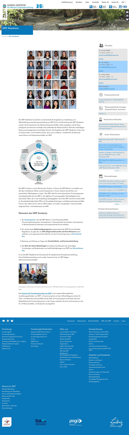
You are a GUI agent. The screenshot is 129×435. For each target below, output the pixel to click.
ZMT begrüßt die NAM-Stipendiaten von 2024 (112, 161)
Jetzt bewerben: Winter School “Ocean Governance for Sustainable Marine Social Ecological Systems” (112, 126)
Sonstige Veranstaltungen (108, 209)
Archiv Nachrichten (112, 134)
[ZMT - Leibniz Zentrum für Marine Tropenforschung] (22, 5)
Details (101, 59)
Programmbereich (112, 95)
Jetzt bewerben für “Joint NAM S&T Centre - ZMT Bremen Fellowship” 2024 (113, 167)
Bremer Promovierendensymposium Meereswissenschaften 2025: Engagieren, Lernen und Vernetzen (112, 147)
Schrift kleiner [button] (104, 6)
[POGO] (76, 422)
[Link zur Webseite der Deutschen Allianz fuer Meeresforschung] (41, 422)
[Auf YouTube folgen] (3, 320)
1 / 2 (123, 204)
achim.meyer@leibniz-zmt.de (108, 79)
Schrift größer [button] (95, 6)
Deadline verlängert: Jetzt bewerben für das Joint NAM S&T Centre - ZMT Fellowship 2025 (111, 155)
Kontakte (108, 45)
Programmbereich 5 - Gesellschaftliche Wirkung (111, 101)
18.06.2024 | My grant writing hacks (110, 186)
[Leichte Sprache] (120, 6)
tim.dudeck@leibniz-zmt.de (107, 67)
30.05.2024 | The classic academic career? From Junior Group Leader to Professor (112, 182)
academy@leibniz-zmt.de (107, 89)
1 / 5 (123, 170)
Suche (114, 2)
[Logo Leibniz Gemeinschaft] (117, 422)
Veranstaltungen (110, 176)
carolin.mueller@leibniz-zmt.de (108, 55)
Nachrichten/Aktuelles (113, 119)
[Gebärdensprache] (125, 6)
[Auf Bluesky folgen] (12, 320)
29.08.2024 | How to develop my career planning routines (111, 195)
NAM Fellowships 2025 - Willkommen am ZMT (112, 140)
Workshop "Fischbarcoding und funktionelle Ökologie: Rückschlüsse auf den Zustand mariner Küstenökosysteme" (112, 215)
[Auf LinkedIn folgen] (8, 320)
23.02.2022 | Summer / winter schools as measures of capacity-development (111, 200)
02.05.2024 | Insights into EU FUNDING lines (113, 190)
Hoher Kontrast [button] (114, 6)
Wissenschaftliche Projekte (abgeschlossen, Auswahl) (115, 108)
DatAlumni (102, 113)
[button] (124, 2)
